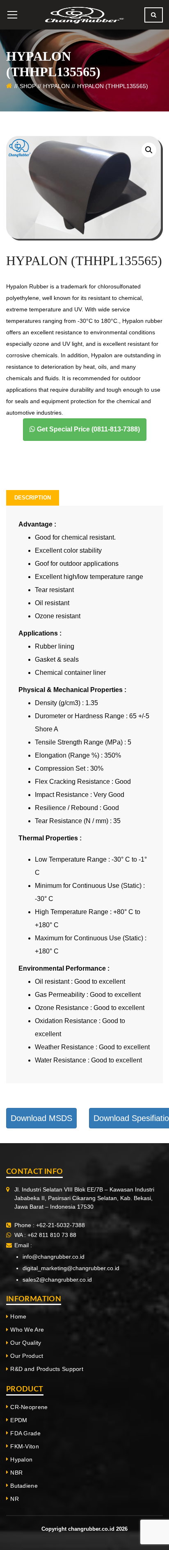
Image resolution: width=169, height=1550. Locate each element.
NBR (16, 1472)
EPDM (18, 1420)
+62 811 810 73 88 (51, 1235)
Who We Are (27, 1329)
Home (18, 1316)
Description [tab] (32, 498)
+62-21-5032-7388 (60, 1225)
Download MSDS (41, 1118)
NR (14, 1499)
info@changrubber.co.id (53, 1256)
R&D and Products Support (46, 1369)
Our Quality (25, 1342)
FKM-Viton (24, 1446)
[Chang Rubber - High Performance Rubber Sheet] (84, 14)
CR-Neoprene (29, 1407)
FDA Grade (25, 1433)
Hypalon (56, 86)
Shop (28, 86)
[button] (149, 150)
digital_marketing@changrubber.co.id (71, 1268)
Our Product (26, 1356)
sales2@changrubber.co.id (57, 1279)
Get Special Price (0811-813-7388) (87, 429)
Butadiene (24, 1485)
